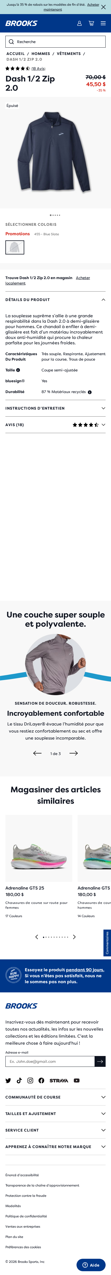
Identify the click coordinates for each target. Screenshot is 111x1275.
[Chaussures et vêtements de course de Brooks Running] (21, 23)
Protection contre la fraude (25, 1196)
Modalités (13, 1206)
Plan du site (14, 1237)
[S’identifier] (79, 23)
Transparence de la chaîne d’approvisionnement (42, 1185)
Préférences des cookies (23, 1247)
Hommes (41, 53)
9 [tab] (64, 937)
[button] (55, 152)
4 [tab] (51, 937)
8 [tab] (62, 937)
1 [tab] (43, 937)
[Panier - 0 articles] (91, 23)
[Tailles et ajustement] (55, 1114)
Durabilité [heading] (15, 392)
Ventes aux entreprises (22, 1226)
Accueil (15, 53)
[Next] (74, 753)
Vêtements (69, 53)
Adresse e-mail (16, 1052)
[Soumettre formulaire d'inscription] (100, 1061)
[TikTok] (19, 1080)
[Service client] (55, 1130)
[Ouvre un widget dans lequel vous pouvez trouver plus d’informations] (91, 1265)
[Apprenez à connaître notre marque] (55, 1147)
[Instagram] (30, 1080)
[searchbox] (59, 41)
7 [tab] (59, 937)
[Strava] (59, 1080)
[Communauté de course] (55, 1097)
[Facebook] (41, 1080)
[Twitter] (8, 1080)
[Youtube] (76, 1080)
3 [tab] (48, 937)
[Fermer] (103, 7)
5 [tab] (53, 937)
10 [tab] (67, 937)
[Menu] (103, 23)
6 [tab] (56, 937)
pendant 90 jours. (85, 969)
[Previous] (37, 753)
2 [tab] (45, 937)
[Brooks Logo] (55, 1007)
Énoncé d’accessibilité (22, 1175)
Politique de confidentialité (26, 1216)
